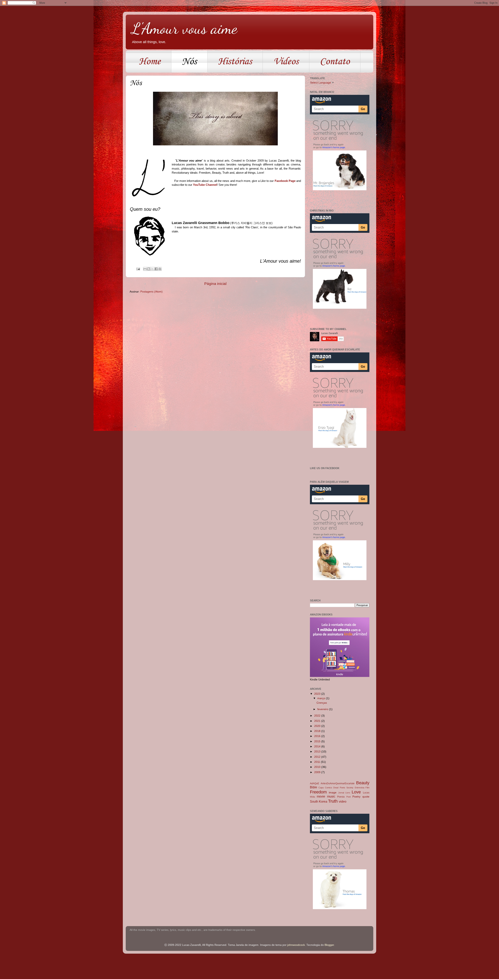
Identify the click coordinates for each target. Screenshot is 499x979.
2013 (317, 751)
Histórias (235, 61)
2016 (317, 736)
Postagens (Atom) (151, 291)
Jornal (341, 792)
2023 (317, 693)
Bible (313, 787)
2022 (317, 715)
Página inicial (215, 284)
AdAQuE (314, 783)
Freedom (318, 792)
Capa (321, 787)
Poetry (356, 796)
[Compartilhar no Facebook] (156, 269)
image (332, 792)
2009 (317, 772)
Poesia (341, 796)
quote (365, 796)
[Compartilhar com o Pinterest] (160, 269)
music (331, 796)
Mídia (312, 797)
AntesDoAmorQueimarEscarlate (338, 783)
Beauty (362, 782)
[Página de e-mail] (138, 268)
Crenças (322, 702)
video (342, 801)
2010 (317, 767)
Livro (347, 792)
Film (367, 787)
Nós (189, 61)
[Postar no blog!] (149, 269)
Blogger (329, 944)
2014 (317, 746)
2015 (317, 741)
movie (321, 796)
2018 (317, 731)
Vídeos (286, 61)
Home (150, 61)
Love (356, 792)
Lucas (366, 792)
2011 (317, 761)
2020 (317, 726)
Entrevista (359, 787)
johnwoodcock (296, 944)
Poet (348, 797)
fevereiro (323, 709)
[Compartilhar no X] (152, 269)
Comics (328, 787)
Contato (335, 61)
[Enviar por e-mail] (145, 269)
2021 (317, 720)
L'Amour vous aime (184, 28)
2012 (317, 756)
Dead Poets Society (343, 787)
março (321, 698)
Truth (333, 801)
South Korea (318, 801)
